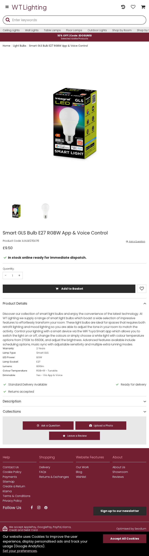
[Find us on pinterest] (45, 508)
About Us (118, 467)
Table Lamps (52, 30)
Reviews (118, 477)
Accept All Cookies (124, 539)
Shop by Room (122, 30)
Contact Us (11, 467)
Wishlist (81, 477)
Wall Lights (32, 30)
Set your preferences (20, 551)
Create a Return (14, 486)
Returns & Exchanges (54, 477)
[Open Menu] (7, 7)
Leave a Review (77, 436)
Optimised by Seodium (131, 528)
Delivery (44, 467)
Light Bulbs (19, 46)
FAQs (42, 472)
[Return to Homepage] (29, 7)
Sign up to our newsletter (119, 511)
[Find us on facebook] (31, 508)
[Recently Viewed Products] (123, 7)
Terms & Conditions (16, 496)
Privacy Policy (12, 500)
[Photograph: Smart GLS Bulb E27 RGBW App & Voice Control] (74, 124)
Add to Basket (72, 289)
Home (6, 46)
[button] (10, 123)
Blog (79, 472)
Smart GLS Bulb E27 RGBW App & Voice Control (58, 46)
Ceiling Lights (11, 30)
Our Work (82, 467)
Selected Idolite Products (74, 37)
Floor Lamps (74, 30)
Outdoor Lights (97, 30)
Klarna (7, 491)
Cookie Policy (12, 472)
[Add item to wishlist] (141, 289)
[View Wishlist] (133, 7)
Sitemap (9, 481)
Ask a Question (136, 241)
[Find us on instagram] (38, 508)
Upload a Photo (103, 425)
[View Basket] (142, 7)
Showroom (120, 472)
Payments (10, 477)
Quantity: (8, 268)
